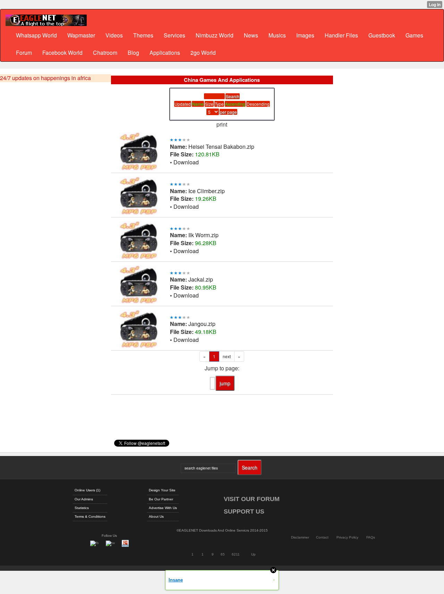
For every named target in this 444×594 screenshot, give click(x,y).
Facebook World (62, 53)
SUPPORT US (244, 511)
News (251, 35)
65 (223, 554)
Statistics (82, 508)
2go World (203, 53)
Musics (277, 35)
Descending (258, 104)
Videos (114, 35)
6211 (236, 554)
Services (174, 35)
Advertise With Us (163, 508)
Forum (24, 53)
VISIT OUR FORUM (252, 499)
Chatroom (105, 53)
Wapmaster (81, 35)
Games (414, 35)
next (227, 356)
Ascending (235, 104)
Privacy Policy (347, 537)
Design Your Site (162, 490)
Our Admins (84, 499)
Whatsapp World (36, 35)
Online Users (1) (87, 490)
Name (198, 104)
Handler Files (341, 35)
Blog (133, 53)
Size (209, 104)
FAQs (370, 537)
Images (305, 35)
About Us (156, 516)
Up (253, 554)
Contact (322, 537)
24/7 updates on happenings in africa (45, 78)
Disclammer (300, 537)
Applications (165, 53)
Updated (182, 104)
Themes (143, 35)
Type (219, 104)
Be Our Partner (161, 499)
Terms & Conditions (90, 516)
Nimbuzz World (214, 35)
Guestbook (381, 35)
